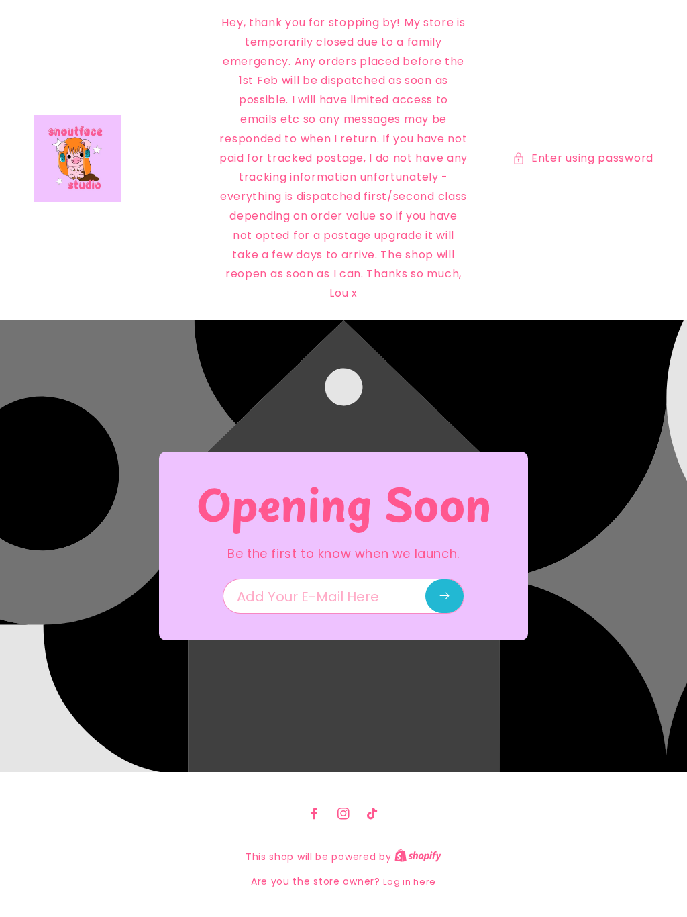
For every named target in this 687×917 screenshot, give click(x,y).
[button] (583, 158)
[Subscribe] (444, 596)
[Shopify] (417, 857)
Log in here (409, 881)
